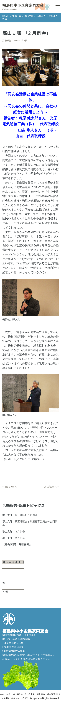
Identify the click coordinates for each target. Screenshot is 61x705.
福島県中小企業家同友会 (23, 5)
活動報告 (41, 15)
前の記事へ (10, 486)
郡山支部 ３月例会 (13, 531)
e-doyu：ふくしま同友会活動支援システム (26, 659)
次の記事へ (50, 486)
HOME (5, 15)
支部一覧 (16, 15)
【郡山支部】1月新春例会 (16, 544)
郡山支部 (29, 15)
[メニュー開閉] (58, 5)
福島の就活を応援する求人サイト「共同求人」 (28, 655)
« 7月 (5, 591)
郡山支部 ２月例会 (13, 538)
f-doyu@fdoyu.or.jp (13, 651)
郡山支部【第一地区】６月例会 (19, 515)
